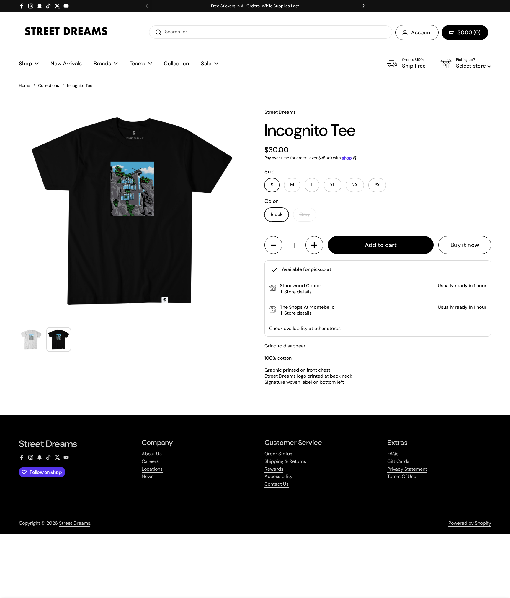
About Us (152, 454)
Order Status (278, 454)
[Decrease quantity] (273, 245)
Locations (152, 469)
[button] (465, 32)
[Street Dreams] (66, 32)
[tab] (296, 292)
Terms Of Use (401, 476)
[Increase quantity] (314, 245)
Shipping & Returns (285, 461)
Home (24, 85)
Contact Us (276, 484)
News (147, 476)
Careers (150, 461)
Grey (304, 214)
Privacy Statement (407, 469)
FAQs (392, 454)
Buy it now (464, 245)
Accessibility (278, 476)
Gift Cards (398, 461)
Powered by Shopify (469, 523)
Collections (48, 85)
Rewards (273, 469)
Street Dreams (74, 523)
